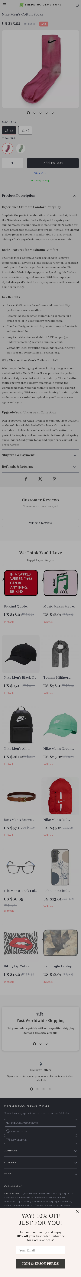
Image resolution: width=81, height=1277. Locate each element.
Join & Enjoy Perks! (40, 1263)
